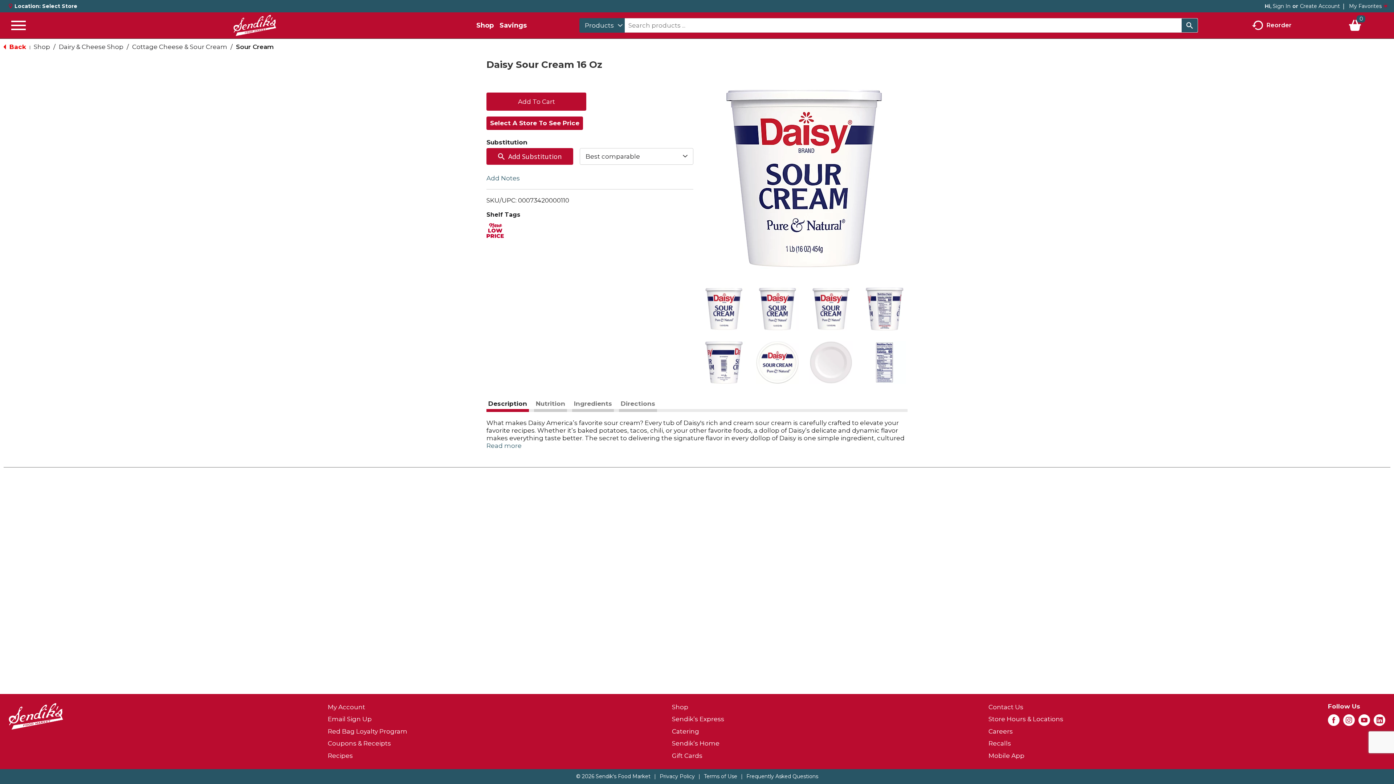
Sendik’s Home (696, 743)
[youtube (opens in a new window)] (1364, 722)
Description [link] (507, 403)
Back (17, 46)
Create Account (1320, 6)
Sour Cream (255, 46)
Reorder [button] (1279, 24)
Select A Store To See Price (534, 123)
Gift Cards (687, 755)
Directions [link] (638, 403)
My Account (346, 707)
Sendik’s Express (698, 719)
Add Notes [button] (503, 178)
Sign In (1282, 6)
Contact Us (1006, 707)
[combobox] (602, 25)
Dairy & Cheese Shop (91, 46)
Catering (685, 731)
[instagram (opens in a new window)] (1349, 722)
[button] (724, 309)
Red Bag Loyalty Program (367, 731)
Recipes (340, 755)
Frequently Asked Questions (782, 776)
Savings (513, 25)
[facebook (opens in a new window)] (1334, 722)
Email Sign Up (350, 719)
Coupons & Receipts (359, 743)
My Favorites (1365, 6)
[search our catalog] (1190, 25)
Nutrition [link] (550, 403)
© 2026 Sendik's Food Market (613, 776)
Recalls (1000, 743)
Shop (485, 25)
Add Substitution (535, 156)
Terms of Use (720, 776)
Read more (504, 445)
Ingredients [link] (593, 403)
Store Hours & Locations (1026, 719)
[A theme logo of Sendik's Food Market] (254, 25)
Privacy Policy (677, 776)
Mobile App (1006, 755)
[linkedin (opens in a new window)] (1379, 722)
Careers (1001, 731)
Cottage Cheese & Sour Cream (179, 46)
